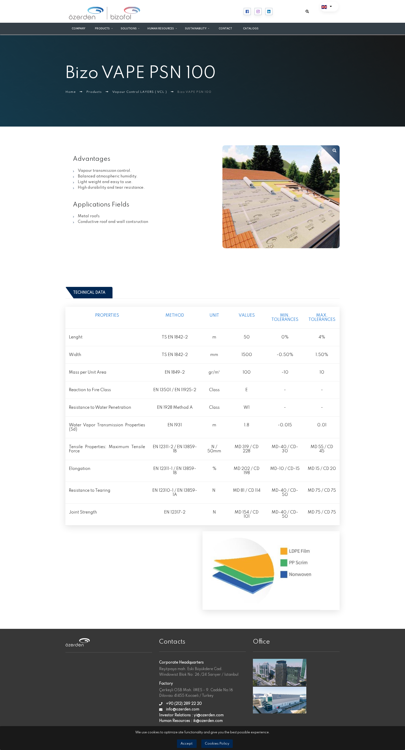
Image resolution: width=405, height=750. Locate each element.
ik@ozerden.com (208, 721)
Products (94, 92)
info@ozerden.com (182, 709)
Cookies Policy (217, 744)
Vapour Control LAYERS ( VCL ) (140, 92)
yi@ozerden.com (209, 715)
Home (71, 92)
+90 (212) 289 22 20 (184, 704)
